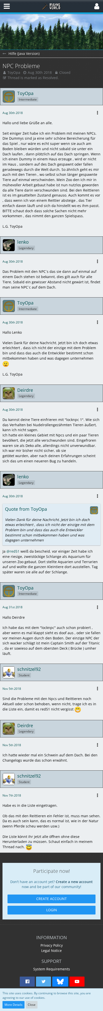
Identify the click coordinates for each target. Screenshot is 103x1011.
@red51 (13, 551)
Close (32, 1005)
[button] (6, 6)
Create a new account (74, 881)
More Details (13, 1005)
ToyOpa (14, 72)
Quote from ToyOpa (26, 509)
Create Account (51, 898)
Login (51, 910)
